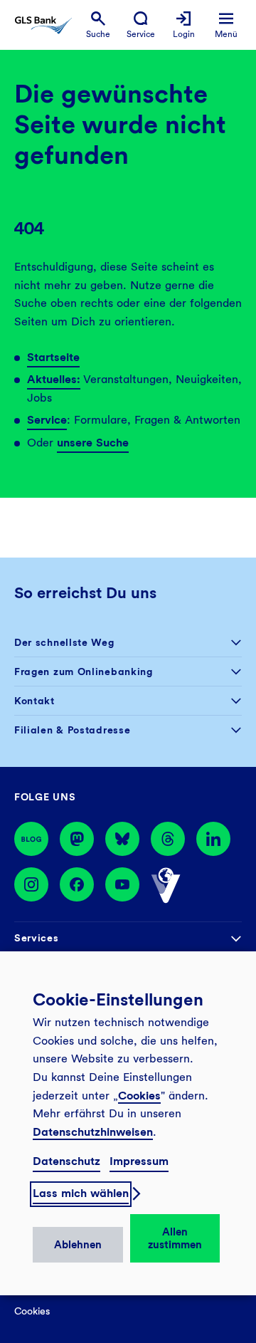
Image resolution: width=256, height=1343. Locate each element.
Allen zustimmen (175, 1238)
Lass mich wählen (81, 1193)
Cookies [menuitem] (32, 1311)
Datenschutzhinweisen (93, 1132)
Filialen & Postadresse (72, 730)
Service (47, 420)
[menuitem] (98, 25)
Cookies (139, 1095)
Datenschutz (66, 1161)
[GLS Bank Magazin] (31, 839)
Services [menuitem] (36, 938)
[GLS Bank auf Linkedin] (213, 839)
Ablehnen (78, 1244)
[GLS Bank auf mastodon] (77, 839)
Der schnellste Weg (64, 642)
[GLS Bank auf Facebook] (77, 885)
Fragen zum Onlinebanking (83, 671)
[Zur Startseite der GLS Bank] (43, 25)
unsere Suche (93, 442)
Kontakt (34, 700)
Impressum (139, 1161)
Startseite (53, 357)
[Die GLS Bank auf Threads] (168, 839)
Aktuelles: (53, 379)
